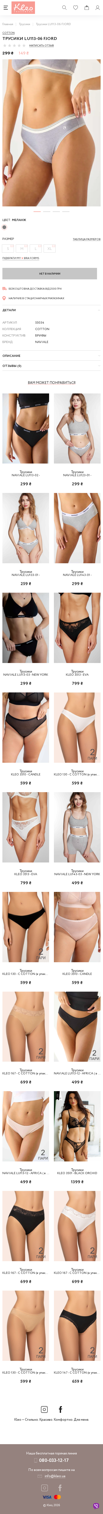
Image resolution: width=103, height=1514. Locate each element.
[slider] (14, 45)
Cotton (8, 33)
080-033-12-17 (54, 1461)
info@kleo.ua (55, 1476)
